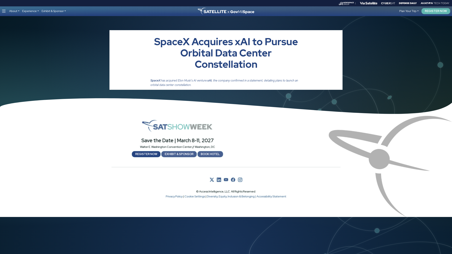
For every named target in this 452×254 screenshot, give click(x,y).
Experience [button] (29, 11)
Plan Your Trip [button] (408, 11)
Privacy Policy (174, 196)
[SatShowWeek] (177, 126)
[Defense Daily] (408, 3)
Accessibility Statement (271, 196)
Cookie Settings (195, 196)
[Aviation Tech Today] (435, 3)
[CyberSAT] (388, 3)
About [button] (13, 11)
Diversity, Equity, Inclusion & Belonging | (232, 196)
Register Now (436, 11)
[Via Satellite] (368, 3)
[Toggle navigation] (3, 11)
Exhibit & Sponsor (179, 154)
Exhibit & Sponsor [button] (53, 11)
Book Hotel (210, 154)
